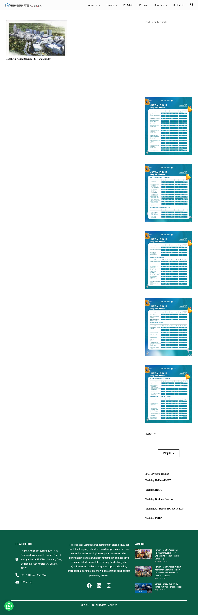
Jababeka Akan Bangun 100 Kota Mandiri (28, 59)
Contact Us (178, 5)
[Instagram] (109, 585)
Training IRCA (153, 489)
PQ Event (143, 5)
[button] (9, 606)
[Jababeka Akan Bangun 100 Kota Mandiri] (36, 22)
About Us (92, 5)
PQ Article (128, 5)
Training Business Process (159, 499)
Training (110, 5)
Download (159, 5)
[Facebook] (89, 585)
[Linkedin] (99, 585)
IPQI (92, 605)
